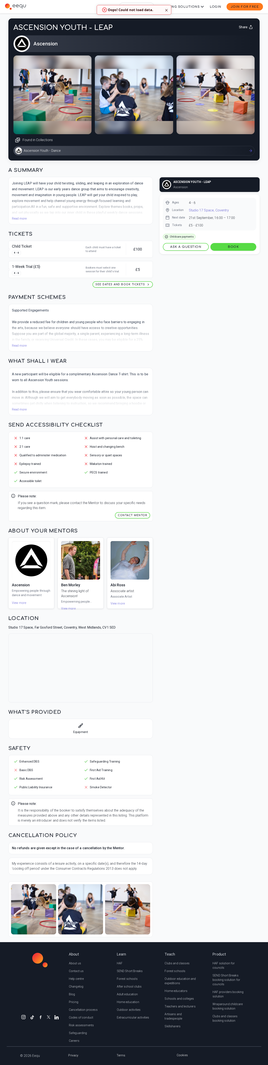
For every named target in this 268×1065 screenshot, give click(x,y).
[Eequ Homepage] (15, 7)
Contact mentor (132, 515)
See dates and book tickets (120, 284)
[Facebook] (41, 1016)
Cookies (182, 1055)
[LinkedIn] (56, 1016)
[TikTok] (32, 1016)
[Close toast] (166, 9)
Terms (121, 1055)
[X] (48, 1017)
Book (233, 246)
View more (19, 603)
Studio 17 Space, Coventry (209, 210)
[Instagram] (23, 1017)
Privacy (73, 1055)
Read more (19, 218)
